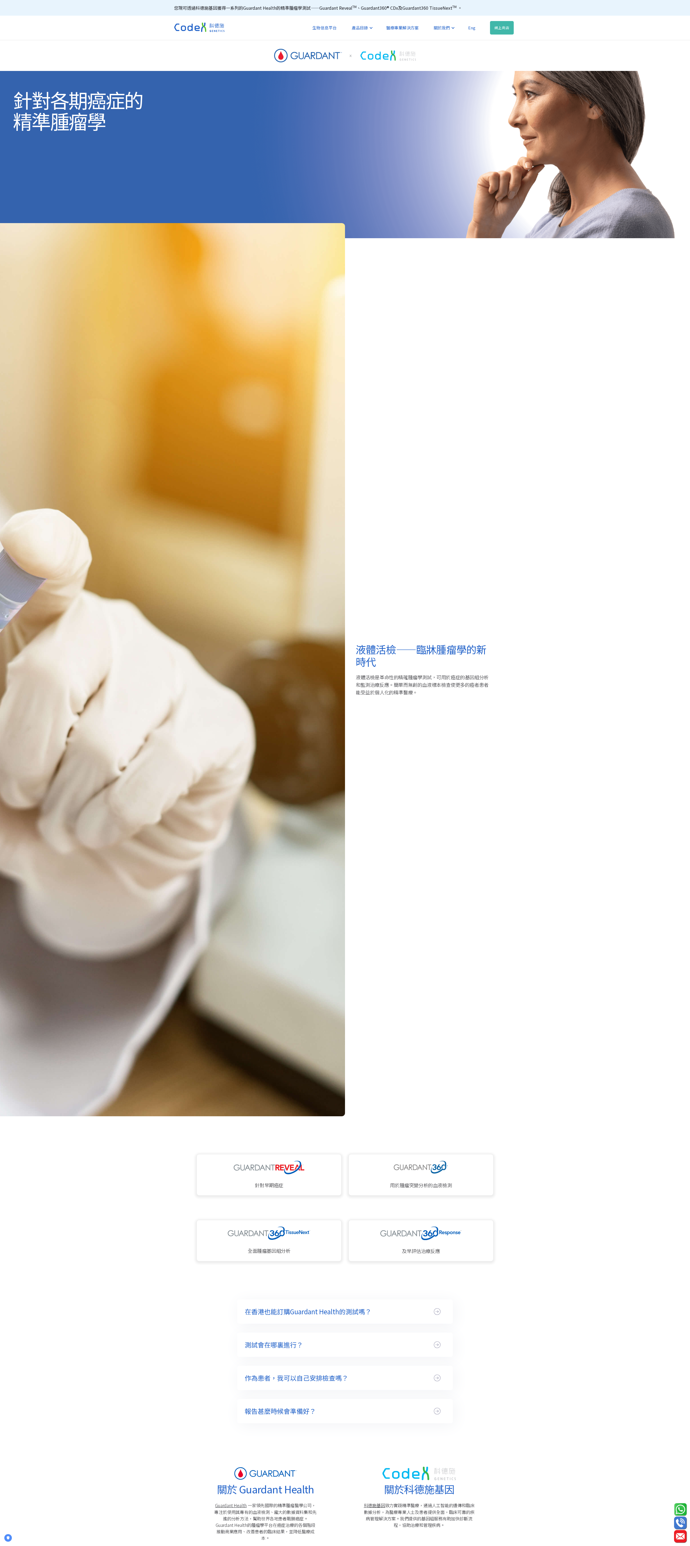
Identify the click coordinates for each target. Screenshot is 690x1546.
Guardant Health (231, 1505)
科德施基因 (374, 1505)
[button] (361, 28)
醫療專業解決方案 (402, 27)
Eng (471, 27)
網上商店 (501, 27)
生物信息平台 (324, 27)
